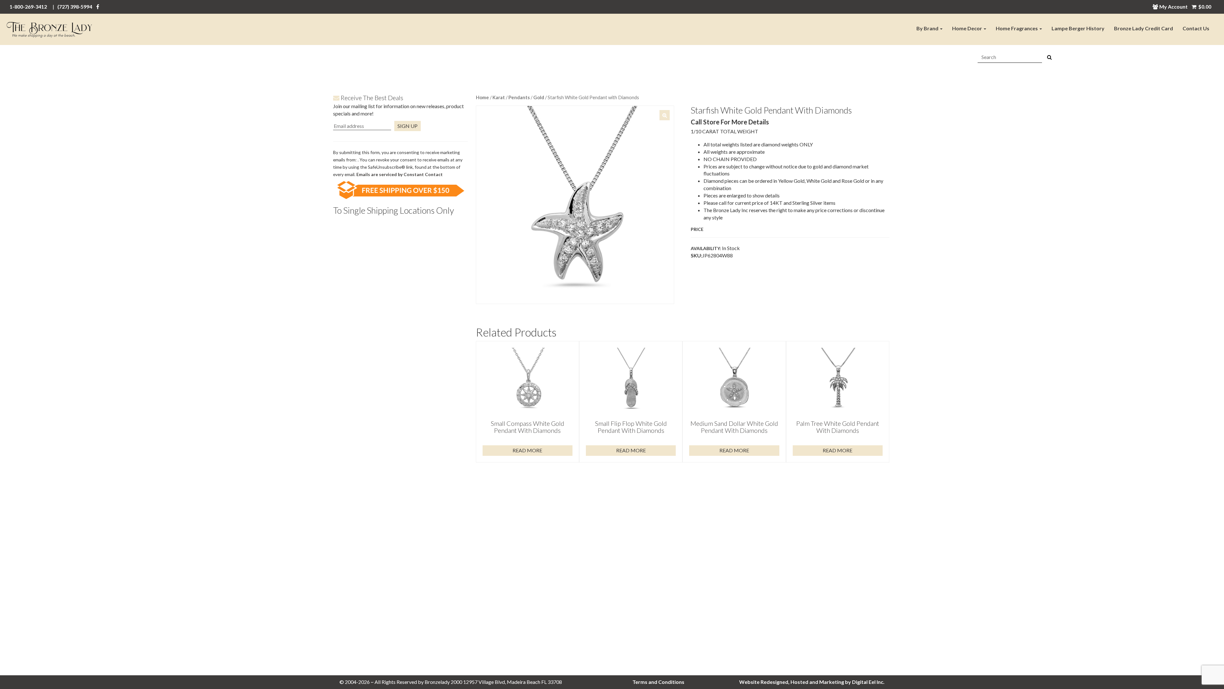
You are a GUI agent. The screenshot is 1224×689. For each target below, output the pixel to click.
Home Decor (967, 28)
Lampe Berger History (1078, 28)
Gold (538, 97)
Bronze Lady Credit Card (1143, 28)
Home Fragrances (1017, 28)
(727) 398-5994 (74, 7)
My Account (1173, 7)
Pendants (519, 97)
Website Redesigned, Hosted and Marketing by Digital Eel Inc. (812, 682)
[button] (664, 115)
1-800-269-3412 (28, 7)
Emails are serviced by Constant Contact (399, 174)
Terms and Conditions (658, 682)
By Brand (927, 28)
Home (482, 97)
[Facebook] (97, 7)
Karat (498, 97)
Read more (527, 450)
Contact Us (1196, 28)
